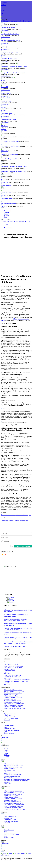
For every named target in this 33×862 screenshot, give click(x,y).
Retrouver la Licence (9, 728)
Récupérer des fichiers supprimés (13, 690)
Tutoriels (3, 10)
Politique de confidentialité (11, 718)
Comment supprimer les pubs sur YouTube (15, 646)
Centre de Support (9, 725)
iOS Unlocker (8, 678)
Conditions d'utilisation (10, 717)
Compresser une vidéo (10, 699)
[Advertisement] (16, 256)
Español (16, 21)
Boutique (3, 5)
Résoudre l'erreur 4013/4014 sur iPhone (14, 708)
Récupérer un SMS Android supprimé (14, 703)
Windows (3, 30)
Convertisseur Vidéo (9, 670)
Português (27, 21)
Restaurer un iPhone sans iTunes (12, 706)
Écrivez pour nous (9, 733)
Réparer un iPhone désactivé (11, 696)
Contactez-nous (8, 715)
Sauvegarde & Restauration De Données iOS (16, 681)
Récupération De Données (11, 664)
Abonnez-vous (5, 737)
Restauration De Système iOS (12, 676)
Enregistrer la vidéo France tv (12, 694)
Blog (2, 13)
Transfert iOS (7, 673)
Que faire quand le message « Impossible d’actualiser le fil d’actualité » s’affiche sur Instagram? (18, 642)
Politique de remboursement (11, 730)
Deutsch (11, 21)
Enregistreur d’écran (9, 669)
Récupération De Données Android (13, 666)
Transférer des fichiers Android (12, 700)
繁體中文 (22, 21)
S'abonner (7, 658)
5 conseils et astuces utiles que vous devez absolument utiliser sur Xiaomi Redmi (15, 619)
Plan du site (7, 720)
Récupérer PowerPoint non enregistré (14, 691)
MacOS (8, 30)
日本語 (3, 21)
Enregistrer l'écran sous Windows (13, 693)
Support (3, 7)
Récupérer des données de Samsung (13, 705)
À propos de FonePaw (10, 714)
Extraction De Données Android (12, 675)
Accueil (6, 224)
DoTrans (6, 672)
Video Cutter (7, 684)
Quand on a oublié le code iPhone (13, 697)
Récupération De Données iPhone (13, 667)
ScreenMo (7, 682)
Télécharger (4, 2)
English (7, 21)
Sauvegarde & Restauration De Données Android (17, 679)
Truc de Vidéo (8, 227)
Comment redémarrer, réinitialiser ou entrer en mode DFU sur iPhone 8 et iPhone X (18, 628)
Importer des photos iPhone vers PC (13, 702)
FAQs (5, 727)
